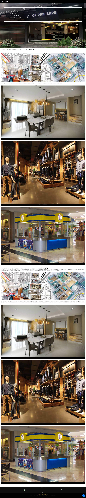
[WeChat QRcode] (61, 490)
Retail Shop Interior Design (43, 204)
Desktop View (41, 494)
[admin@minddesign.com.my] (39, 492)
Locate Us (43, 487)
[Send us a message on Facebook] (83, 495)
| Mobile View (45, 494)
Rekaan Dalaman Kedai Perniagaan (43, 423)
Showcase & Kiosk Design (43, 263)
